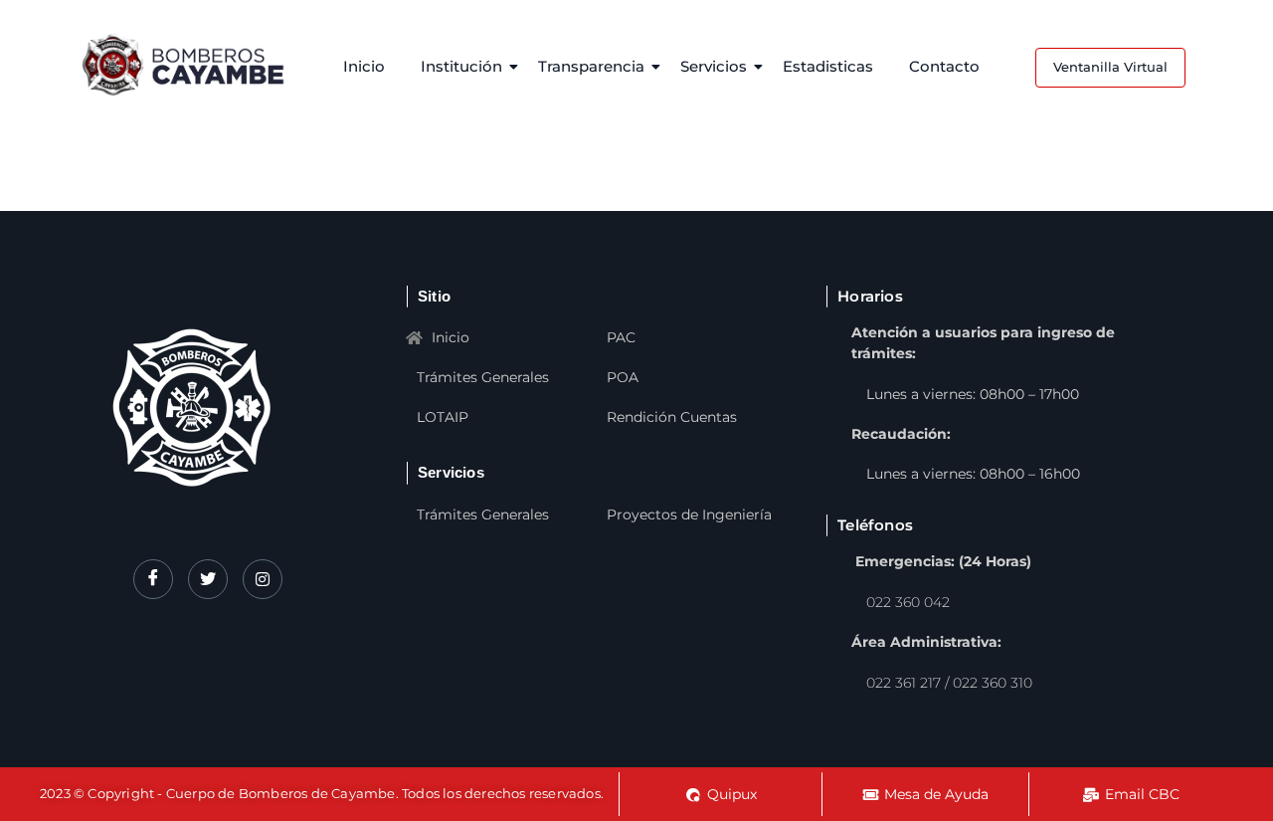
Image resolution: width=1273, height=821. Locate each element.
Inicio (364, 66)
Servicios (713, 66)
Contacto (944, 66)
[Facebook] (153, 579)
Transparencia (591, 66)
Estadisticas (828, 66)
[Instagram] (262, 579)
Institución (461, 66)
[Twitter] (208, 579)
